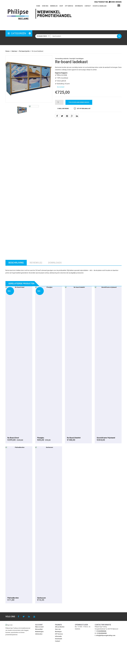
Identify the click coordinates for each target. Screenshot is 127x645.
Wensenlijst (38, 629)
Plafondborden (13, 598)
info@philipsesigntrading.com (105, 635)
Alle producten (59, 627)
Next (47, 80)
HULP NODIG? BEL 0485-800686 (108, 2)
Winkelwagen (39, 631)
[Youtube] (34, 616)
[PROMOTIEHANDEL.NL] (17, 14)
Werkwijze (53, 6)
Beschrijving (16, 262)
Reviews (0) (36, 262)
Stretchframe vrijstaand (106, 438)
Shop (61, 6)
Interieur (14, 51)
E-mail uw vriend (63, 108)
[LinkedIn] (77, 116)
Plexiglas (40, 438)
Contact (88, 6)
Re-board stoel (13, 438)
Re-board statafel (73, 438)
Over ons (45, 6)
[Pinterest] (67, 116)
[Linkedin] (29, 616)
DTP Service (69, 6)
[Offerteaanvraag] (118, 5)
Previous (10, 80)
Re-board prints (24, 51)
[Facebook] (57, 116)
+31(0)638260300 (101, 633)
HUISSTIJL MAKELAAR (99, 6)
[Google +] (72, 116)
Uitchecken (38, 634)
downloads (55, 262)
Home (38, 6)
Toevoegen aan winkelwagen (78, 102)
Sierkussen (41, 598)
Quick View (19, 360)
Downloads (58, 638)
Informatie (79, 6)
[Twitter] (62, 116)
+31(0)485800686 (101, 631)
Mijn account (39, 627)
